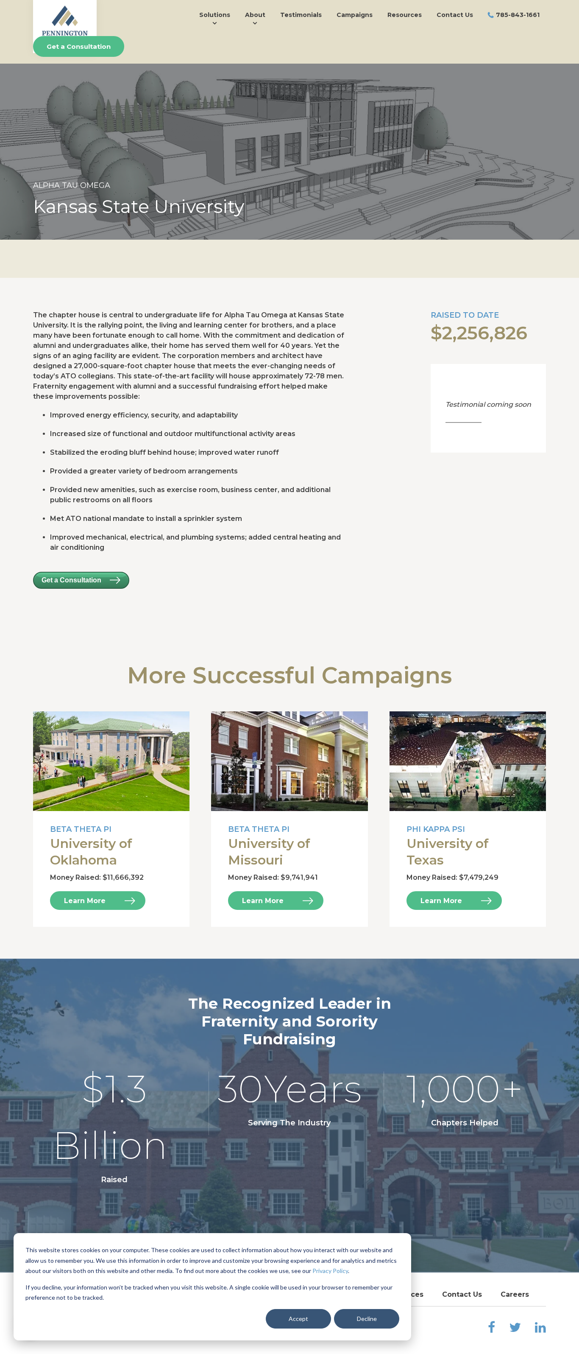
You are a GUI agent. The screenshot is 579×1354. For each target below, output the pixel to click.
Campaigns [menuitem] (355, 15)
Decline (367, 1318)
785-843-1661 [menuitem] (518, 15)
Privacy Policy (330, 1270)
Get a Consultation (79, 46)
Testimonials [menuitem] (301, 15)
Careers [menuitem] (515, 1294)
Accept (298, 1318)
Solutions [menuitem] (214, 15)
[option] (289, 152)
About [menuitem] (255, 15)
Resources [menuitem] (404, 15)
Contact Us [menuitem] (455, 15)
